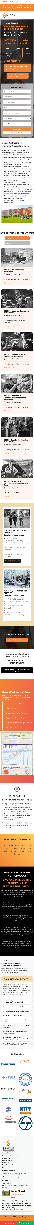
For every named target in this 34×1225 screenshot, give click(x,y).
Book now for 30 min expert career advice (17, 670)
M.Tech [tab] (8, 243)
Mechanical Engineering (14, 541)
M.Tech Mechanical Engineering (17, 601)
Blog (3, 1169)
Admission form (8, 1162)
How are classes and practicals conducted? (16, 1013)
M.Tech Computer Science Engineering (13, 607)
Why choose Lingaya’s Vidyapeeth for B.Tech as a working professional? (15, 1046)
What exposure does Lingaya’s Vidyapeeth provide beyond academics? (15, 1040)
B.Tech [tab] (8, 238)
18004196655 (13, 61)
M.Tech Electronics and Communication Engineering (14, 614)
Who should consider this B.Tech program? (16, 1008)
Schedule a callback (9, 1167)
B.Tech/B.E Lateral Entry (10, 1158)
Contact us (6, 1160)
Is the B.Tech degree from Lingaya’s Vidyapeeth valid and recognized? (14, 1003)
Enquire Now (8, 1223)
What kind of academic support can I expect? (14, 1022)
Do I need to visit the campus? (12, 1017)
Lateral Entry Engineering (17, 640)
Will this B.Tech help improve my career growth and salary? (15, 1034)
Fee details (6, 1164)
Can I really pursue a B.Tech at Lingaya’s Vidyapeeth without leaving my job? (15, 980)
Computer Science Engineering (17, 543)
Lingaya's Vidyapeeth (18, 1193)
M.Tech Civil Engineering (15, 599)
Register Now (17, 129)
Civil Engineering (12, 538)
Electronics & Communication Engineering (14, 548)
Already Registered (17, 132)
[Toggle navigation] (28, 15)
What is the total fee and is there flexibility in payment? (16, 1028)
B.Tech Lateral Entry (12, 561)
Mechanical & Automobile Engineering (13, 555)
